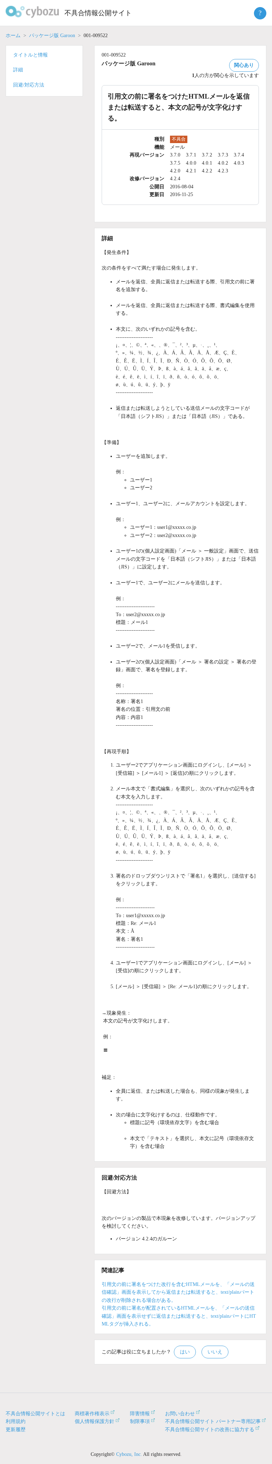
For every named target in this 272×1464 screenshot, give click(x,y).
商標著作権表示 (92, 1413)
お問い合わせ (180, 1413)
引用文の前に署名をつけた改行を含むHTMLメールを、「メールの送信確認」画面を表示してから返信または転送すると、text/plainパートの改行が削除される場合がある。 (178, 1292)
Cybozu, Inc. (129, 1454)
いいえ (215, 1351)
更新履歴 (16, 1429)
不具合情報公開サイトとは (35, 1413)
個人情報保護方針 (94, 1421)
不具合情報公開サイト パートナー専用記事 (213, 1421)
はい (185, 1351)
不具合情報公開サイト (98, 13)
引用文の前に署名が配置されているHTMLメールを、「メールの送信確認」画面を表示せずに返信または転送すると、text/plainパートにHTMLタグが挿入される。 (179, 1316)
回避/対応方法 (28, 85)
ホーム (13, 35)
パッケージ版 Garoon (52, 35)
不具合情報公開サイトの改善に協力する (209, 1429)
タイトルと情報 (30, 55)
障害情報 (140, 1413)
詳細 (18, 69)
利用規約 (16, 1421)
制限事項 (140, 1421)
